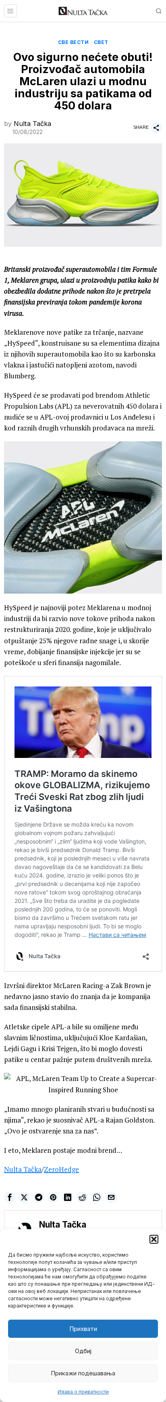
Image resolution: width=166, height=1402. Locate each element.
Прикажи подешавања (83, 1373)
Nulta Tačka (32, 124)
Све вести (73, 42)
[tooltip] (9, 1197)
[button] (154, 1239)
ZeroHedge (61, 1169)
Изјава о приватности (83, 1392)
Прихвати (83, 1329)
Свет (101, 42)
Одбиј (83, 1351)
